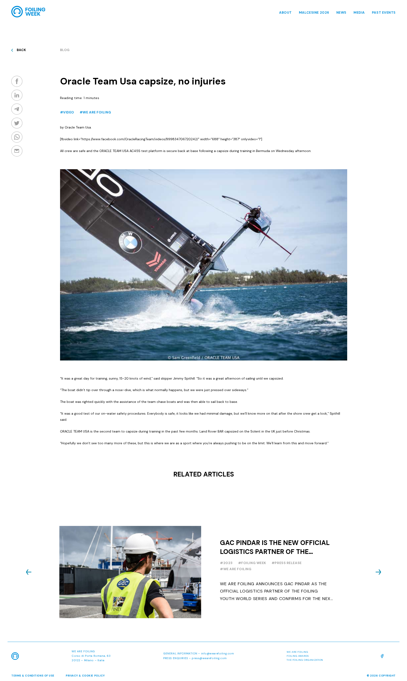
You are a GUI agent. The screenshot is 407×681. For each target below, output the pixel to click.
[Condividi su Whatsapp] (16, 136)
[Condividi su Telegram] (16, 109)
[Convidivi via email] (16, 150)
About (285, 12)
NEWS (341, 12)
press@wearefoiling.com (209, 658)
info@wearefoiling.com (217, 653)
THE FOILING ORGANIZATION (305, 659)
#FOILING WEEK (252, 563)
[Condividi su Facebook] (16, 81)
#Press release (287, 563)
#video (67, 112)
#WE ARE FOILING (95, 112)
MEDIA (359, 12)
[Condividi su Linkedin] (16, 95)
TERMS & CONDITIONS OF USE (32, 675)
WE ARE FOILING (83, 651)
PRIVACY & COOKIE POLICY (85, 675)
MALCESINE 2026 (314, 12)
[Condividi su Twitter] (16, 122)
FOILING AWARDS (298, 655)
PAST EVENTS (384, 12)
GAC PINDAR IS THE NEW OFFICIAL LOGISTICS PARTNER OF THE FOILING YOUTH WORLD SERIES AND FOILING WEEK (275, 547)
